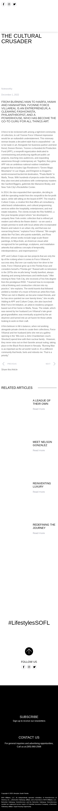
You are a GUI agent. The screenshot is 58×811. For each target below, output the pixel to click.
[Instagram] (9, 4)
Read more (39, 409)
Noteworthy (6, 89)
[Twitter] (14, 4)
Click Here (29, 596)
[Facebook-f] (3, 4)
